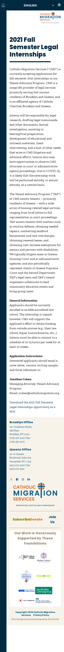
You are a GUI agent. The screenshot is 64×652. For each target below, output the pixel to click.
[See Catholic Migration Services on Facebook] (17, 480)
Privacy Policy (41, 615)
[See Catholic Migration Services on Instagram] (23, 480)
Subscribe (21, 519)
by (35, 619)
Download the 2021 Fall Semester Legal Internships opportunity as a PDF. (32, 406)
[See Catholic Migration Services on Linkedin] (28, 480)
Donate (36, 519)
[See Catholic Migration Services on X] (11, 480)
